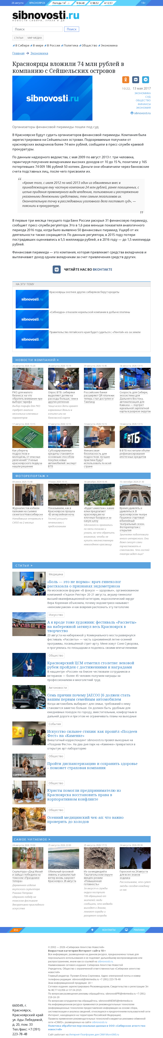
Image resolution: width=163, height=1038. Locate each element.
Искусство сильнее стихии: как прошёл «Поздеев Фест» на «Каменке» (92, 733)
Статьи (18, 38)
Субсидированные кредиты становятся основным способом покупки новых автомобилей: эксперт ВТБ (62, 458)
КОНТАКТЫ (108, 930)
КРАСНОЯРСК (37, 3)
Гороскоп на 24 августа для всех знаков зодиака (134, 875)
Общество (89, 45)
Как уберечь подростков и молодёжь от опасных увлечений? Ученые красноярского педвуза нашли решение (27, 458)
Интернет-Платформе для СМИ (87, 1034)
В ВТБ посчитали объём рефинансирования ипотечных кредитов (135, 454)
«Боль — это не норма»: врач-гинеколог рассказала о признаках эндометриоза (84, 583)
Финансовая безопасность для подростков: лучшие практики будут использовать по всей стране (97, 458)
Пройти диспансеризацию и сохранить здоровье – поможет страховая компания (92, 765)
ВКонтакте (102, 269)
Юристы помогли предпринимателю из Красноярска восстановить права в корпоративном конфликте (84, 794)
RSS (16, 930)
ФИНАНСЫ (144, 104)
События (55, 724)
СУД (148, 96)
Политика (71, 45)
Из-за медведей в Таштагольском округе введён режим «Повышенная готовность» (98, 878)
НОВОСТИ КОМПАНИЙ (37, 360)
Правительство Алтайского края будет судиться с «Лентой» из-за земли (95, 332)
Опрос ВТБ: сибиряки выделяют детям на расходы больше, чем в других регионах (63, 397)
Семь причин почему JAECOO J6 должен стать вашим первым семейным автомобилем (88, 697)
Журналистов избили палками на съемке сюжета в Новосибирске (27, 511)
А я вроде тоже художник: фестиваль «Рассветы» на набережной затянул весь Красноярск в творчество (92, 626)
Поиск (72, 29)
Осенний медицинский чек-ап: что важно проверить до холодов (85, 819)
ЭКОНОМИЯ (143, 107)
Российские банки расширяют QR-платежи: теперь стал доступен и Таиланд (99, 397)
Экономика (109, 45)
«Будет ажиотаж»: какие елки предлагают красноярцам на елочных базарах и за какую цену (99, 514)
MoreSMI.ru (112, 1034)
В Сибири (22, 45)
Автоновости (58, 687)
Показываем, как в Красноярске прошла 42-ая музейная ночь (61, 511)
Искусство (56, 615)
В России (53, 45)
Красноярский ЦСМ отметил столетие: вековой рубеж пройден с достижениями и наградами (90, 665)
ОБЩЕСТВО (143, 100)
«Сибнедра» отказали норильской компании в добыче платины (89, 312)
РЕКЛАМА (139, 930)
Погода (57, 3)
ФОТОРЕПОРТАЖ (32, 476)
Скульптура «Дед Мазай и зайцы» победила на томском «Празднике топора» (27, 876)
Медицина (56, 574)
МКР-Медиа (35, 38)
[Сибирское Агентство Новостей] (45, 15)
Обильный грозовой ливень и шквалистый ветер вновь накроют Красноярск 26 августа (62, 876)
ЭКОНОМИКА (143, 93)
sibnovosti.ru (105, 961)
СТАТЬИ (24, 565)
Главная (18, 53)
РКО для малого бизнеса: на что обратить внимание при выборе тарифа (27, 397)
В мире (38, 45)
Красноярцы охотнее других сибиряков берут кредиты (84, 292)
